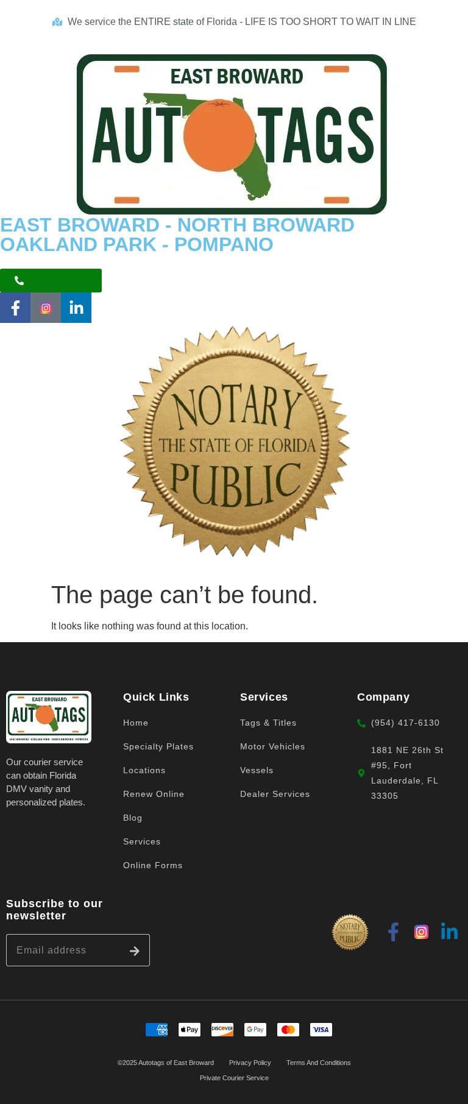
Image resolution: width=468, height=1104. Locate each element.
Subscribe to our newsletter (54, 909)
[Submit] (135, 950)
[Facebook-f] (15, 307)
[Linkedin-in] (76, 307)
